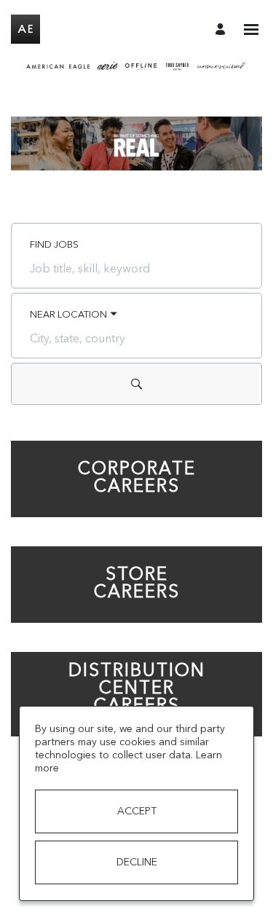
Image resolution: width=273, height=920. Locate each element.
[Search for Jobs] (136, 384)
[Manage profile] (222, 29)
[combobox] (136, 269)
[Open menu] (251, 29)
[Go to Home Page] (25, 29)
